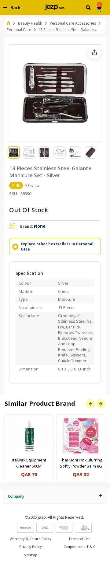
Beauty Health (30, 23)
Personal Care (19, 29)
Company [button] (16, 496)
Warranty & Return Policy (30, 538)
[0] (99, 9)
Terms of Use (79, 538)
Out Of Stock (28, 210)
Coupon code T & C (79, 546)
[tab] (55, 496)
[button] (89, 8)
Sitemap (30, 554)
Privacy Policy (30, 546)
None (40, 226)
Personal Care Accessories (73, 23)
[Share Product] (94, 52)
